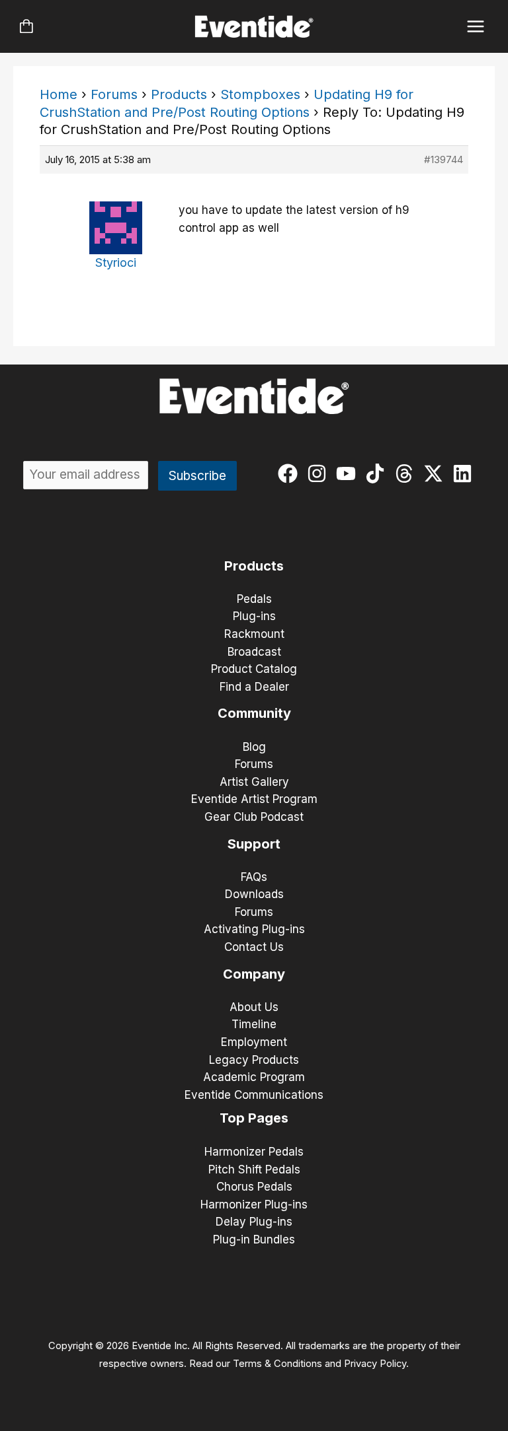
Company (254, 974)
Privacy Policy (375, 1364)
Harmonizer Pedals (254, 1151)
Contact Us (254, 947)
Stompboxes (260, 94)
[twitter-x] (436, 473)
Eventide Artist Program (254, 799)
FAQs (254, 877)
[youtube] (349, 473)
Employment (254, 1042)
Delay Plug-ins (254, 1221)
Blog (254, 746)
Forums (114, 94)
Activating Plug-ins (254, 929)
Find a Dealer (254, 686)
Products (179, 94)
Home (58, 94)
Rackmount (254, 634)
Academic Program (254, 1077)
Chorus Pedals (254, 1186)
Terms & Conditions (277, 1364)
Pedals (254, 599)
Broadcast (254, 651)
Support (254, 844)
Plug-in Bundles (254, 1239)
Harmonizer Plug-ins (254, 1204)
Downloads (254, 894)
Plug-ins (254, 616)
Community (254, 713)
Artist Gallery (254, 781)
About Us (254, 1007)
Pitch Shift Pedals (254, 1169)
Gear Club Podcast (254, 816)
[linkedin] (465, 473)
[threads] (407, 473)
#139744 (443, 159)
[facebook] (291, 473)
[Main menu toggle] (475, 26)
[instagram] (320, 473)
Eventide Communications (254, 1094)
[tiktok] (378, 473)
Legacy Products (254, 1059)
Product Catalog (254, 669)
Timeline (254, 1024)
